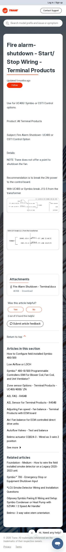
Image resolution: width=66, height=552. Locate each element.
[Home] (10, 10)
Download (27, 291)
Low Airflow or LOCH (19, 364)
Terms (18, 546)
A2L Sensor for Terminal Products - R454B (31, 402)
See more (12, 447)
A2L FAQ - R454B (17, 396)
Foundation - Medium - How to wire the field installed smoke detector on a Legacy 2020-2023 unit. (32, 466)
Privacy (7, 546)
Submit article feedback (26, 323)
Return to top (15, 336)
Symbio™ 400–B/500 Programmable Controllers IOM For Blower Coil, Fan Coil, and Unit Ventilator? (30, 374)
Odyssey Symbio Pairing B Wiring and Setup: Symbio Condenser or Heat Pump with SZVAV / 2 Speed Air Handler (32, 502)
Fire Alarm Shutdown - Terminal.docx (34, 286)
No (34, 309)
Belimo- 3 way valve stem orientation (28, 512)
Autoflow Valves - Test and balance (27, 430)
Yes (15, 309)
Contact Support (51, 10)
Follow (15, 85)
